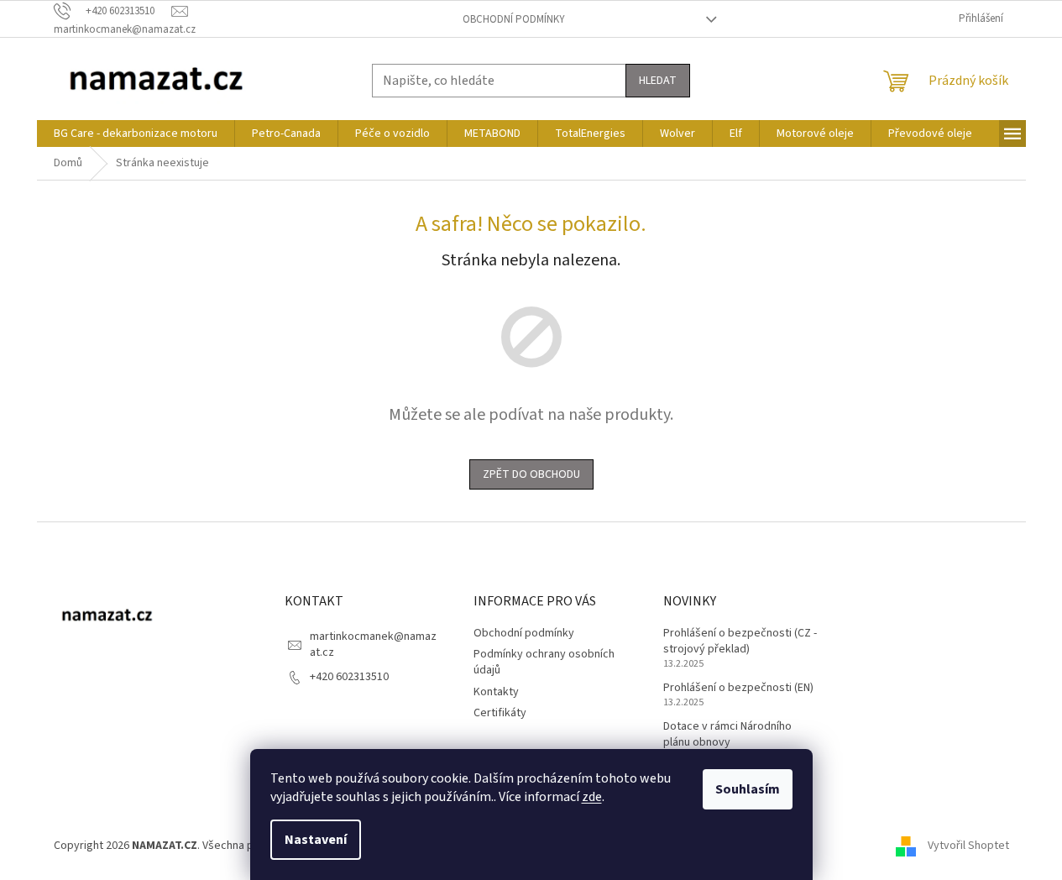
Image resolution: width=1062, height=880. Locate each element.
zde (592, 797)
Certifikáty (499, 713)
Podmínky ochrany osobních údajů (544, 662)
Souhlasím (747, 789)
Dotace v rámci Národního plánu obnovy (727, 735)
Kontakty (496, 692)
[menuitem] (135, 133)
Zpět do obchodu (531, 474)
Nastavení (316, 839)
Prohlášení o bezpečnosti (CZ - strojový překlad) (740, 641)
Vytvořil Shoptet (968, 845)
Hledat (658, 80)
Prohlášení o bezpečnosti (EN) (738, 688)
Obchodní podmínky (514, 19)
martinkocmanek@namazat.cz (373, 644)
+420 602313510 (349, 676)
